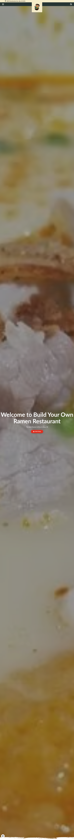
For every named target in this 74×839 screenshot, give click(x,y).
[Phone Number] (71, 4)
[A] (3, 836)
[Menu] (3, 4)
